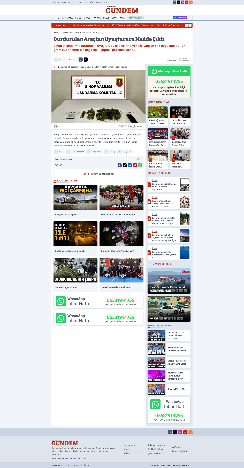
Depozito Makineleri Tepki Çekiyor (101, 25)
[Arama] (191, 17)
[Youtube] (186, 2)
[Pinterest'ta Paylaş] (135, 165)
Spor (114, 18)
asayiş (112, 152)
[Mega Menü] (53, 18)
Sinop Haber (96, 152)
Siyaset (87, 18)
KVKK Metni (178, 447)
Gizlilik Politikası (155, 449)
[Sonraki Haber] (190, 25)
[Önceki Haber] (186, 25)
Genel (78, 18)
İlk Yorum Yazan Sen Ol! (100, 173)
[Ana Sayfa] (59, 18)
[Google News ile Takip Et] (135, 126)
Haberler (57, 32)
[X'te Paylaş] (86, 59)
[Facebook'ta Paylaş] (81, 59)
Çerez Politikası (155, 453)
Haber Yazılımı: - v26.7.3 (171, 465)
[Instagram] (182, 2)
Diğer (122, 18)
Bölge (106, 18)
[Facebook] (174, 2)
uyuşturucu (127, 152)
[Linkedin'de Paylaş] (130, 165)
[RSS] (191, 2)
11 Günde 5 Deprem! (139, 25)
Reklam (66, 2)
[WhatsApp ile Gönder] (140, 165)
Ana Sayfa (67, 18)
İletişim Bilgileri (179, 451)
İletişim (77, 2)
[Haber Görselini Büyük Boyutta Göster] (98, 96)
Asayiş (97, 18)
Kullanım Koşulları (156, 445)
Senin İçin (182, 18)
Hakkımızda (129, 445)
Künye (56, 2)
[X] (178, 2)
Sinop (65, 32)
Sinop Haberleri (78, 152)
